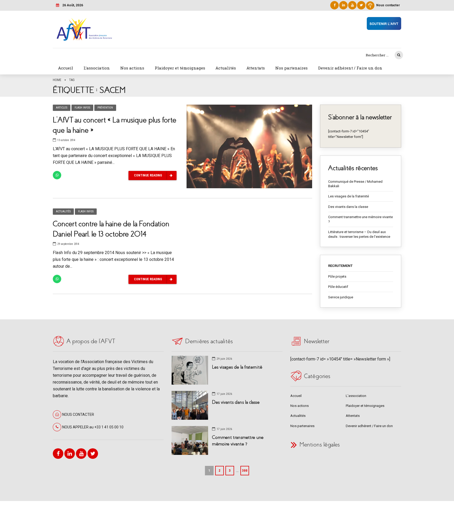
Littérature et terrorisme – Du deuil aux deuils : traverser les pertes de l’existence (359, 234)
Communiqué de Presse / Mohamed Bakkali (355, 184)
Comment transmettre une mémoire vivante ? (360, 219)
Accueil (65, 68)
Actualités (225, 68)
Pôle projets (337, 276)
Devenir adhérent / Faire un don (350, 68)
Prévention (105, 107)
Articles (61, 107)
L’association (97, 68)
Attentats (255, 68)
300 (244, 470)
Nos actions (132, 68)
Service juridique (340, 297)
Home (57, 80)
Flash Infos (82, 107)
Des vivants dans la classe (348, 207)
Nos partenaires (291, 68)
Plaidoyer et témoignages (180, 68)
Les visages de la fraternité (348, 196)
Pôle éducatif (338, 287)
